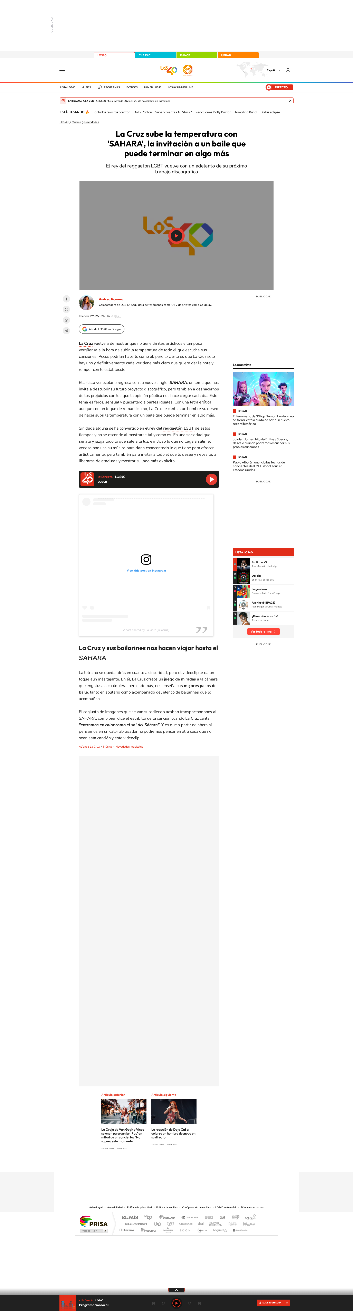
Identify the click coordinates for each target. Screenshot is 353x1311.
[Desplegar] (176, 1289)
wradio (169, 1222)
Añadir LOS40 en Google (105, 329)
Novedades (91, 122)
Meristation (240, 1228)
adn (234, 1217)
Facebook (66, 299)
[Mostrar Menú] (64, 70)
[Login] (288, 70)
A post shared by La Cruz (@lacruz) (146, 630)
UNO (158, 1222)
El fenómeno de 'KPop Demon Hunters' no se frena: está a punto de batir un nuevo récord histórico (263, 420)
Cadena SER (208, 1217)
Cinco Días (185, 1222)
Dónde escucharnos (252, 1207)
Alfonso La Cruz (89, 747)
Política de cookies (167, 1207)
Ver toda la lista (261, 631)
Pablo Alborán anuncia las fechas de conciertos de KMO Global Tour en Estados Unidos (259, 466)
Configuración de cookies (196, 1207)
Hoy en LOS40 (152, 87)
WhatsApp (66, 320)
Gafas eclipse (270, 112)
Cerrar (290, 100)
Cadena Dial (201, 1222)
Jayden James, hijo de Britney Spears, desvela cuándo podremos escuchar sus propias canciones (261, 443)
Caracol (249, 1217)
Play (176, 1303)
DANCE (185, 55)
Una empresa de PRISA (93, 1221)
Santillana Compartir (190, 1217)
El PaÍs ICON (185, 1228)
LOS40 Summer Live (180, 87)
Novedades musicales (129, 747)
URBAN (226, 55)
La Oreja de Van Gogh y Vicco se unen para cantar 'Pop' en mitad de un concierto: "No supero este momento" (122, 1135)
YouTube (168, 1163)
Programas (112, 87)
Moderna (147, 1228)
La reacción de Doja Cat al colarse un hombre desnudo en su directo (173, 1133)
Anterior (153, 1303)
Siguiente (199, 1303)
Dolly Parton (143, 112)
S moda (202, 1228)
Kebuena (245, 1222)
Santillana (168, 1217)
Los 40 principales (149, 1217)
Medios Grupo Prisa (93, 1230)
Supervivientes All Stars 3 (173, 112)
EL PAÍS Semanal (216, 1222)
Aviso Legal (96, 1207)
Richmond (127, 1228)
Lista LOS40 (67, 87)
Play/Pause (176, 236)
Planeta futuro (231, 1222)
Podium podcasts (167, 1228)
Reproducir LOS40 (211, 479)
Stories (201, 1163)
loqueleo (220, 1228)
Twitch (193, 1163)
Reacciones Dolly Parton (213, 112)
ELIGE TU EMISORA (272, 1302)
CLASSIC (145, 55)
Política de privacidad (139, 1207)
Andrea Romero (111, 299)
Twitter (66, 309)
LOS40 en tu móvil (226, 1207)
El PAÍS (130, 1217)
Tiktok (160, 1163)
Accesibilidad (115, 1207)
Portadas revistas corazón (111, 112)
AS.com (220, 1217)
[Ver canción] (243, 564)
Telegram (66, 330)
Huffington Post (135, 1222)
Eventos (132, 87)
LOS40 (101, 55)
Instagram (152, 1163)
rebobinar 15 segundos (163, 1303)
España (271, 70)
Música (86, 87)
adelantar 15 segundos (189, 1303)
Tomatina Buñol (246, 112)
